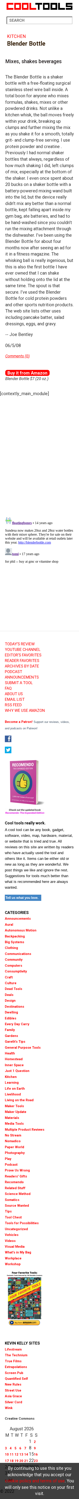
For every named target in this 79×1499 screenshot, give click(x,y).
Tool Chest (13, 1217)
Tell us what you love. (21, 898)
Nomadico (13, 1141)
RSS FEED (13, 705)
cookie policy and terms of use (35, 1480)
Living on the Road (19, 1100)
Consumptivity (16, 971)
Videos (10, 1241)
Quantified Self (16, 1379)
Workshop (13, 1264)
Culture (10, 983)
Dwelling (11, 1012)
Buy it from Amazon (27, 373)
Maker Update (15, 1112)
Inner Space (14, 1065)
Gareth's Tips (15, 1042)
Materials (12, 1118)
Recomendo (14, 1182)
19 (16, 1461)
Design (10, 1001)
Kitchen (16, 36)
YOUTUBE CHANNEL (22, 649)
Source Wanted (17, 1206)
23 (36, 1461)
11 (12, 1454)
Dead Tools (13, 989)
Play (8, 1159)
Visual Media (15, 1247)
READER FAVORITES (22, 660)
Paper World (14, 1147)
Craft (9, 977)
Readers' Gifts (16, 1176)
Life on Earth (15, 1089)
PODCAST (13, 671)
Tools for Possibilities (22, 1223)
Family (10, 1030)
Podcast (11, 1165)
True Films (13, 1361)
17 (7, 1461)
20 (21, 1461)
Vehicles (11, 1235)
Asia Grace (13, 1396)
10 (7, 1454)
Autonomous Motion (20, 930)
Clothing (11, 948)
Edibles (10, 1018)
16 (36, 1454)
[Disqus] (39, 455)
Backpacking (15, 936)
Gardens (11, 1036)
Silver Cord (13, 1402)
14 (26, 1454)
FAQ (8, 688)
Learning (12, 1083)
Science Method (18, 1194)
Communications (18, 954)
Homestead (14, 1059)
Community (14, 960)
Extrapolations (16, 1367)
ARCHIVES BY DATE (22, 666)
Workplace (13, 1258)
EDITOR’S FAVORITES (23, 655)
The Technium (16, 1355)
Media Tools (14, 1124)
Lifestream (13, 1349)
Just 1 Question (17, 1071)
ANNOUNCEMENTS (22, 677)
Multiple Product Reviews (24, 1130)
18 (12, 1461)
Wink (9, 1408)
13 (21, 1454)
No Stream (13, 1135)
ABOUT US (14, 694)
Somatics (12, 1200)
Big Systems (14, 942)
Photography (15, 1153)
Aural (9, 925)
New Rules (13, 1384)
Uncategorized (16, 1229)
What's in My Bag (18, 1252)
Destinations (14, 1007)
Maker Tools (14, 1106)
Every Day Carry (17, 1024)
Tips (8, 1211)
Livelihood (13, 1094)
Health (10, 1053)
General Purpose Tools (23, 1048)
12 (16, 1454)
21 (26, 1461)
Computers (13, 966)
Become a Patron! (18, 722)
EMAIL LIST (15, 699)
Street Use (13, 1390)
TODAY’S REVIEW (20, 644)
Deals (9, 995)
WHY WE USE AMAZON (25, 710)
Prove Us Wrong (17, 1170)
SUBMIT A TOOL (19, 683)
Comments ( (15, 356)
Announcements (18, 919)
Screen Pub (14, 1373)
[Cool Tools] (39, 6)
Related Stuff (15, 1188)
